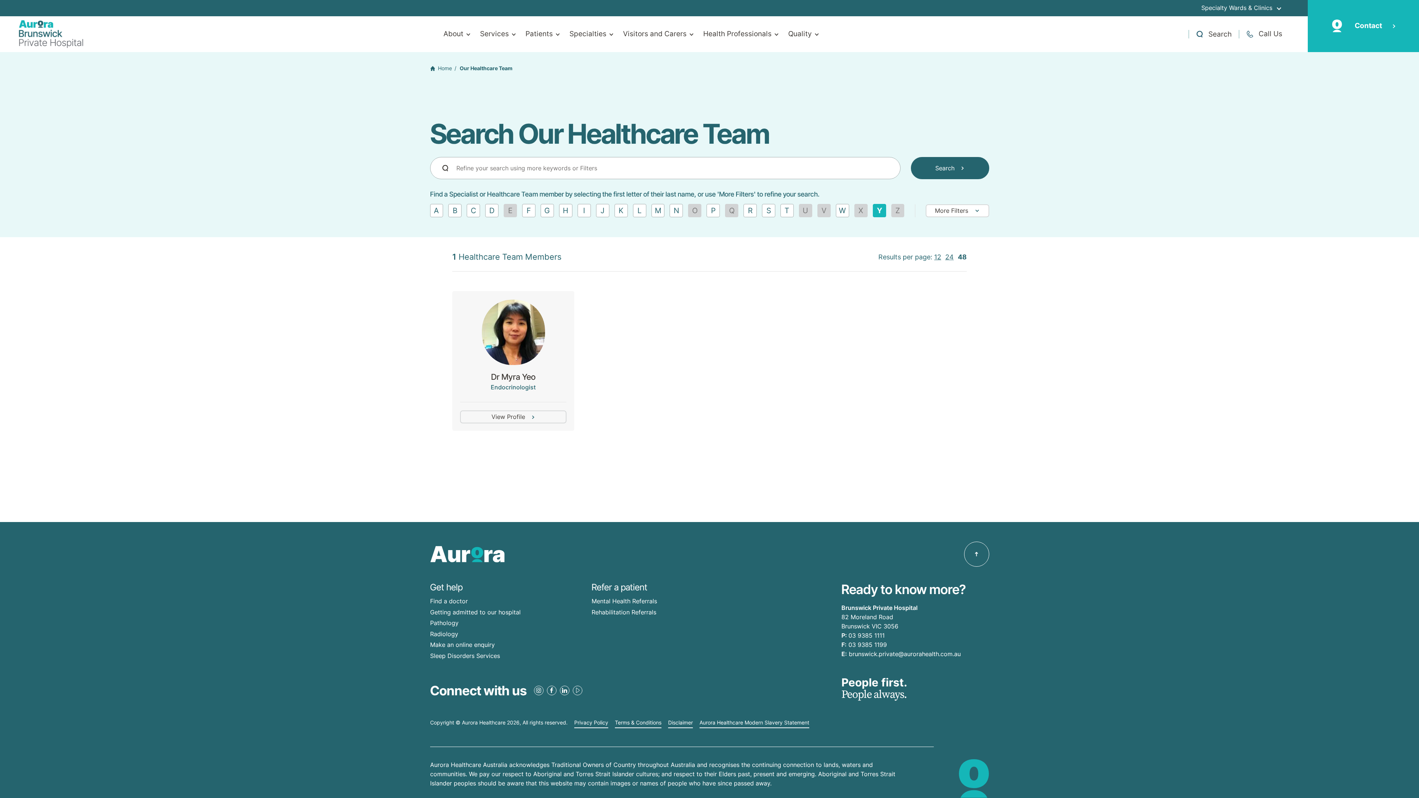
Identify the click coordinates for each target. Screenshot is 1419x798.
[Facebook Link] (552, 690)
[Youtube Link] (577, 690)
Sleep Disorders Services (465, 655)
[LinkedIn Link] (564, 690)
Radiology (444, 634)
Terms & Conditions (638, 723)
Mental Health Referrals (624, 601)
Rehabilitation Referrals (624, 612)
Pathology (444, 623)
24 (949, 257)
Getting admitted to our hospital (475, 612)
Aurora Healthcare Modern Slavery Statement (754, 723)
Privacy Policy (591, 723)
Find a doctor (449, 601)
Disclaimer (680, 723)
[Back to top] (976, 554)
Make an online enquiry (462, 644)
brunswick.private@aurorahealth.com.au (905, 654)
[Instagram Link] (539, 690)
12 (937, 257)
